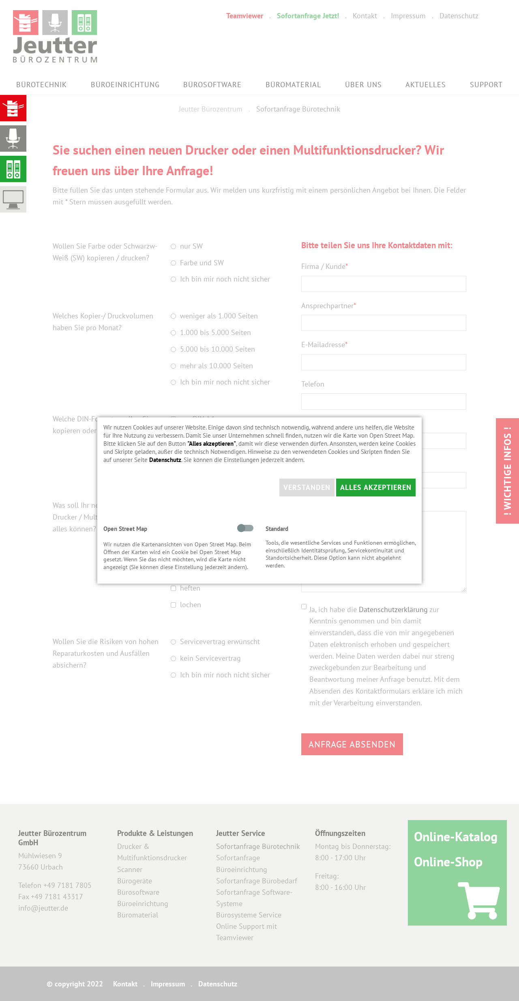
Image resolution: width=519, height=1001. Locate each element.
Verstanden (306, 487)
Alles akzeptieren (376, 487)
